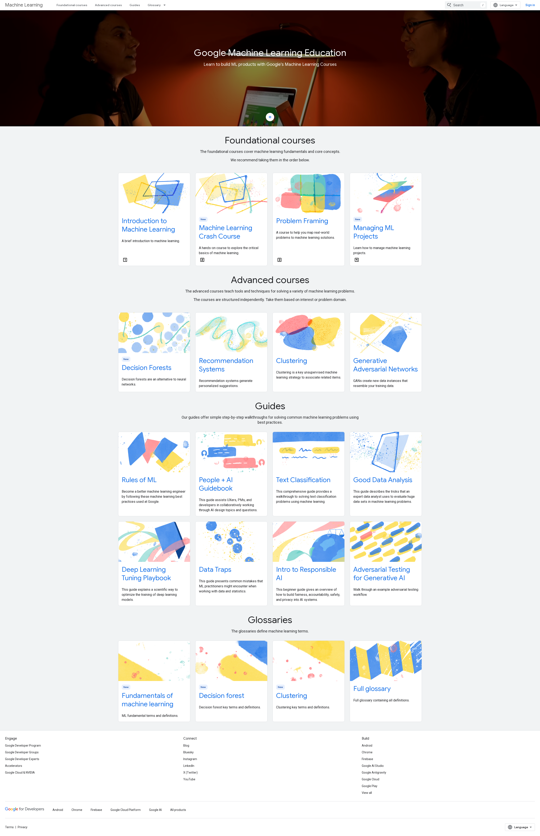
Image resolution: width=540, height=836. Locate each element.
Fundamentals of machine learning (147, 699)
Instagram (190, 759)
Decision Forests (146, 367)
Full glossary (372, 688)
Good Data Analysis (382, 480)
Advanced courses (108, 5)
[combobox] (466, 5)
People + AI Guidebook (216, 484)
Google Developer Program (23, 745)
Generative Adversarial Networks (385, 364)
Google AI (155, 810)
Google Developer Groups (22, 752)
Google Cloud (370, 779)
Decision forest (221, 695)
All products (178, 810)
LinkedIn (188, 765)
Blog (186, 745)
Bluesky (188, 752)
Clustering (291, 360)
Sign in (530, 5)
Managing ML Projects (373, 232)
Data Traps (215, 569)
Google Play (369, 786)
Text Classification (303, 480)
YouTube (189, 779)
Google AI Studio (373, 765)
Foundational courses (72, 5)
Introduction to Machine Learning (148, 225)
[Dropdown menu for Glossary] (166, 5)
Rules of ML (139, 480)
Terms (9, 827)
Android (367, 745)
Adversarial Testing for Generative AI (381, 573)
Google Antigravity (374, 772)
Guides (135, 5)
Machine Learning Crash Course (225, 232)
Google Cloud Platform (126, 810)
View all (367, 792)
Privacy (22, 827)
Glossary (154, 5)
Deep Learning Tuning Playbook (146, 573)
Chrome (367, 752)
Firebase (367, 759)
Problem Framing (302, 221)
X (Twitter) (190, 772)
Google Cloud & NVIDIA (20, 772)
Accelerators (13, 765)
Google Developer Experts (22, 759)
